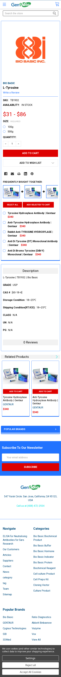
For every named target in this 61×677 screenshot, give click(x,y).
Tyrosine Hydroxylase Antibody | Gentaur (15, 399)
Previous (52, 357)
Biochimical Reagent (44, 568)
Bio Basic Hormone (43, 551)
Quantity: (9, 137)
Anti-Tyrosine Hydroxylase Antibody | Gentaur (45, 400)
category (7, 577)
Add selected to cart (38, 204)
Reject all (30, 665)
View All (36, 639)
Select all (12, 204)
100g (10, 126)
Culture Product (41, 590)
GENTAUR (8, 622)
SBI (5, 634)
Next (56, 357)
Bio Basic (8, 617)
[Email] (12, 174)
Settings (30, 658)
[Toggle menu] (4, 4)
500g (10, 131)
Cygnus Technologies (14, 628)
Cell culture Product (44, 573)
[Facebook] (6, 174)
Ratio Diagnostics (41, 617)
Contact (7, 566)
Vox (34, 634)
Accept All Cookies (30, 672)
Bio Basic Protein (42, 562)
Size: (11, 121)
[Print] (19, 174)
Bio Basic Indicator (43, 556)
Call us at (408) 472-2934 (30, 505)
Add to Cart (15, 391)
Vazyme (36, 628)
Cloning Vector (41, 585)
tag (4, 583)
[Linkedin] (25, 174)
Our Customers (11, 549)
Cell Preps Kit (40, 579)
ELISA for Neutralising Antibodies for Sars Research (15, 540)
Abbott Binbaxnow (42, 622)
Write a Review (11, 92)
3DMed (7, 639)
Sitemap (7, 594)
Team (6, 588)
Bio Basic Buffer (42, 545)
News (6, 571)
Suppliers (8, 560)
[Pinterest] (32, 174)
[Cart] (57, 4)
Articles (7, 554)
